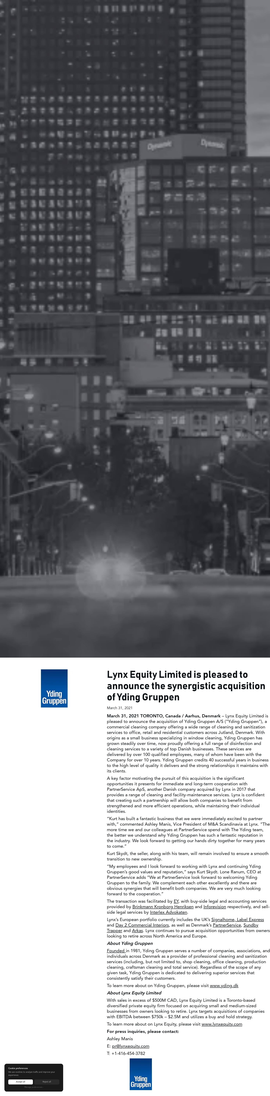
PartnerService (227, 925)
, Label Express (249, 920)
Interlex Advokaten (168, 912)
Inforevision (215, 907)
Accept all (20, 1082)
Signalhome (222, 920)
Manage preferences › (33, 1087)
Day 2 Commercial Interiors (142, 925)
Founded (116, 951)
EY (176, 901)
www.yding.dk (224, 986)
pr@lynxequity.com (130, 1046)
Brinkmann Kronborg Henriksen (163, 907)
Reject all (47, 1082)
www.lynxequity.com (222, 1024)
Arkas (137, 931)
